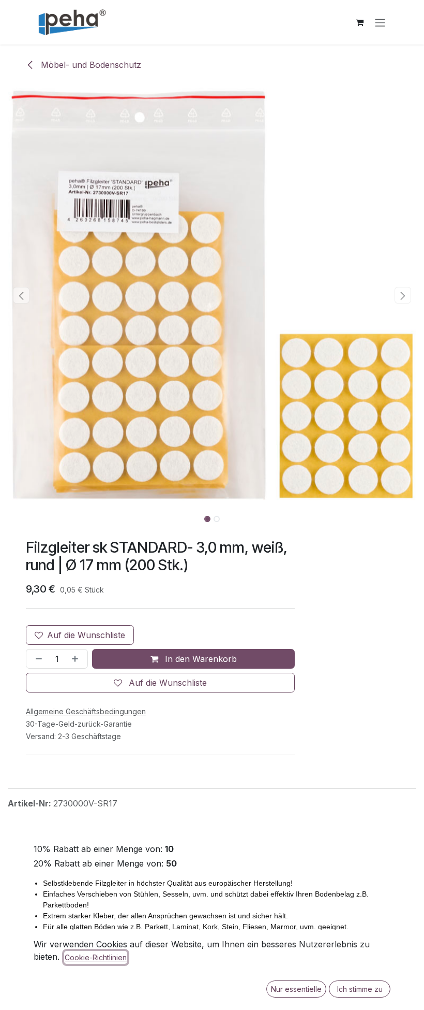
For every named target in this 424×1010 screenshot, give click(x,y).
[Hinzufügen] (77, 659)
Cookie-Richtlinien (96, 957)
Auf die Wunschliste (86, 635)
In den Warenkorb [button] (199, 659)
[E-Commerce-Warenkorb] (359, 22)
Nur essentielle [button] (296, 989)
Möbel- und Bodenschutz (89, 65)
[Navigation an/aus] (380, 22)
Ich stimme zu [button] (360, 989)
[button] (21, 295)
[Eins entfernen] (36, 659)
